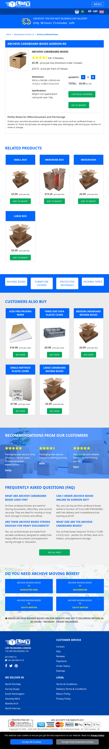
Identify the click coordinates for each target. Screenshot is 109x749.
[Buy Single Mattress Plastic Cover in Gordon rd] (20, 389)
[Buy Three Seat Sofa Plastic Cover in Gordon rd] (54, 332)
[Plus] (93, 77)
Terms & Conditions (66, 684)
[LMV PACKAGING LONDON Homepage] (17, 4)
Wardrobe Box (54, 159)
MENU (98, 4)
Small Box (20, 159)
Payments (61, 661)
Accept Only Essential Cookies (78, 741)
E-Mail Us (12, 656)
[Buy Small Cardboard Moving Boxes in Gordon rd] (20, 179)
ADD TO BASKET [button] (20, 201)
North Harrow (12, 708)
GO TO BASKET (78, 105)
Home (8, 34)
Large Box (20, 216)
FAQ (58, 651)
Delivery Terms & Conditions (71, 689)
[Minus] (83, 77)
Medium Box (88, 159)
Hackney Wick (12, 698)
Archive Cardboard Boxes (47, 34)
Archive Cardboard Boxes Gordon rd (37, 44)
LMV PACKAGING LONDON (45, 729)
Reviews (60, 656)
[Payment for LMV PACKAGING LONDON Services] (68, 722)
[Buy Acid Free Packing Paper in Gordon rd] (20, 332)
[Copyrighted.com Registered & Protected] (22, 722)
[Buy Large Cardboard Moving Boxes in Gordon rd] (20, 235)
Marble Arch (11, 703)
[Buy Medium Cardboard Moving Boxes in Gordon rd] (88, 179)
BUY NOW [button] (20, 354)
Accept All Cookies (31, 741)
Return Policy (63, 693)
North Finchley (13, 684)
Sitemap (60, 670)
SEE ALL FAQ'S (54, 552)
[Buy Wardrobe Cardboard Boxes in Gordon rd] (54, 179)
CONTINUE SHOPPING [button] (81, 94)
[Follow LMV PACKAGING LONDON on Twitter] (11, 666)
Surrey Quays (12, 689)
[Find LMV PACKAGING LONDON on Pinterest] (16, 666)
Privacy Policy (97, 735)
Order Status (63, 666)
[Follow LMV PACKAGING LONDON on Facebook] (6, 666)
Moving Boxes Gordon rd (24, 34)
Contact (60, 646)
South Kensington (14, 693)
